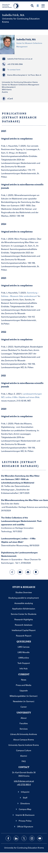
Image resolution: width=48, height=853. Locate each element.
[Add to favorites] (35, 572)
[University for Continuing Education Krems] (11, 6)
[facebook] (8, 838)
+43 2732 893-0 (24, 784)
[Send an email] (20, 572)
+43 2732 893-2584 (15, 64)
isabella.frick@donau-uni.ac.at (19, 59)
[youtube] (39, 838)
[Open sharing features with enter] (12, 572)
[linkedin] (16, 838)
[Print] (28, 572)
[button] (24, 99)
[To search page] (32, 6)
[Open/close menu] (43, 6)
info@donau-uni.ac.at (24, 781)
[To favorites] (37, 6)
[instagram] (31, 838)
